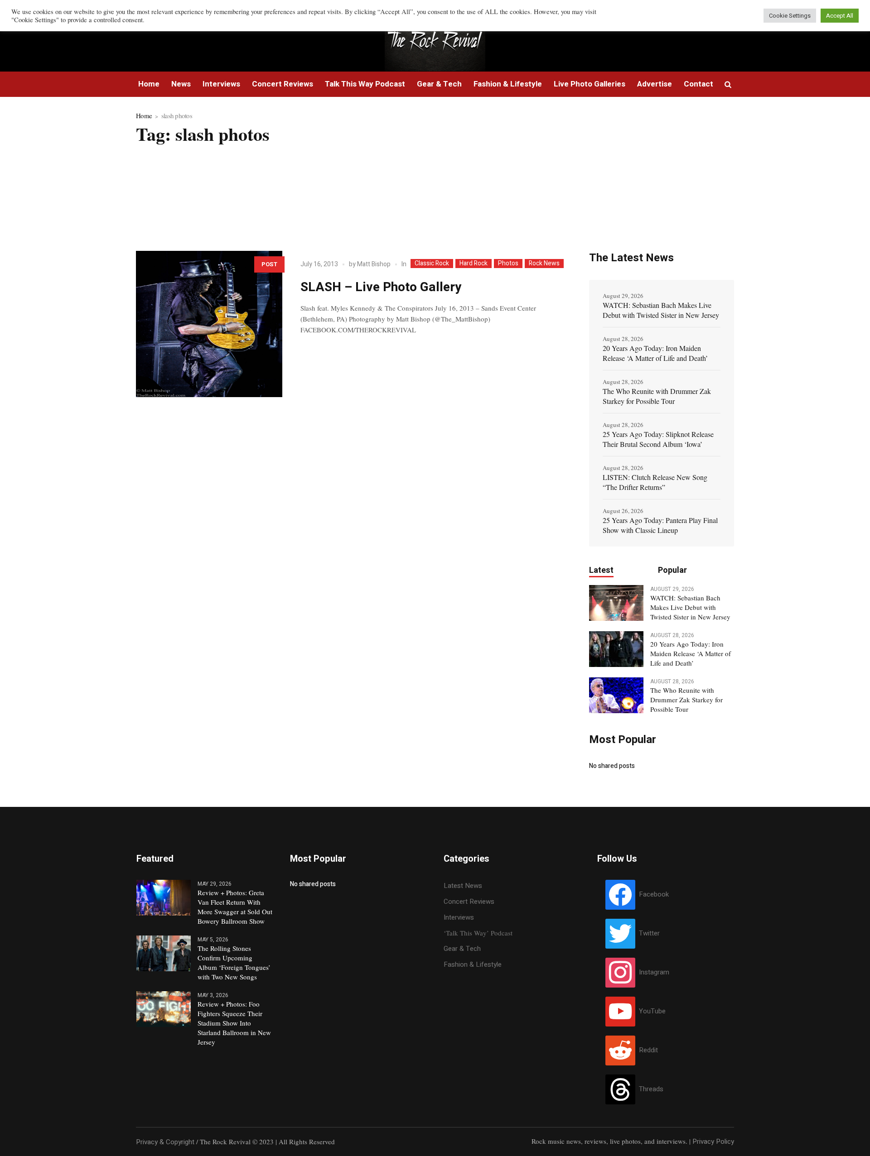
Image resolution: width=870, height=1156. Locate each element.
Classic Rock (432, 263)
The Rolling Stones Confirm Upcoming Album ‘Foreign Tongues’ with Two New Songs (234, 962)
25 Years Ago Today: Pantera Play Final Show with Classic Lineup (660, 525)
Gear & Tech (462, 949)
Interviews (459, 917)
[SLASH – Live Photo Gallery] (209, 324)
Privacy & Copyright (165, 1142)
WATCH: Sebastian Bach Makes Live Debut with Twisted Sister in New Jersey (661, 310)
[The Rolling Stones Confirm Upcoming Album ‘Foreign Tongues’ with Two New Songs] (163, 953)
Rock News (544, 263)
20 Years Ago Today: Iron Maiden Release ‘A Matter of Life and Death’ (655, 353)
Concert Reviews (469, 902)
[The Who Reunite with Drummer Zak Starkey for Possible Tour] (616, 695)
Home (144, 115)
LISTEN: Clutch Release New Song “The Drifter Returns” (655, 482)
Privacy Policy (713, 1141)
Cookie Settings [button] (790, 15)
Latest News (463, 886)
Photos (508, 263)
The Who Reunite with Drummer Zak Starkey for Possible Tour (657, 396)
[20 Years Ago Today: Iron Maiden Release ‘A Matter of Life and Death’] (616, 648)
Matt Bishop (374, 264)
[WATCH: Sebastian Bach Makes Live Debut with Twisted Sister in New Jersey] (616, 602)
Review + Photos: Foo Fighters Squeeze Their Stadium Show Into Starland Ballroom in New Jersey (234, 1022)
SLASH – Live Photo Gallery (380, 287)
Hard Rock (473, 263)
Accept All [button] (839, 15)
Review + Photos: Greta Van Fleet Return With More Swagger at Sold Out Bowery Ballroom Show (235, 907)
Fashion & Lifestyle (473, 964)
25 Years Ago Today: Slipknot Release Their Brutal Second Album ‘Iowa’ (658, 439)
